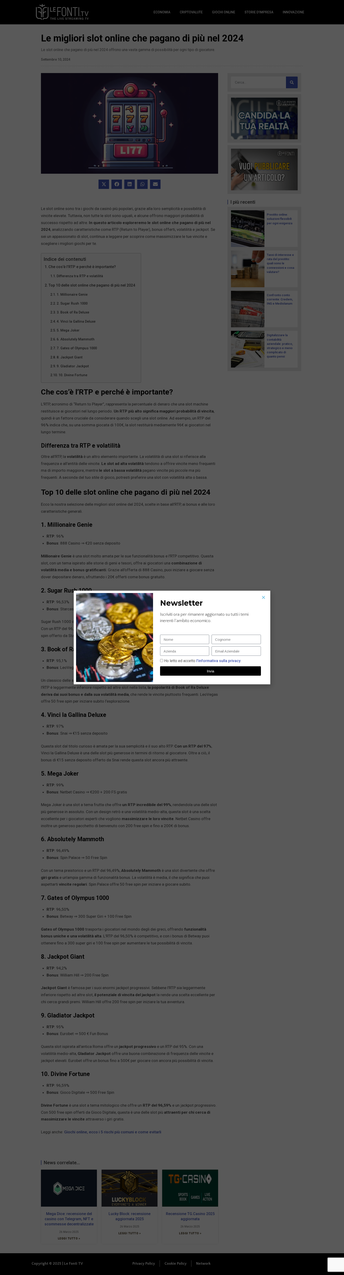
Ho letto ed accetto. (202, 661)
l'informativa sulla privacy (218, 661)
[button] (263, 597)
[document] (172, 637)
